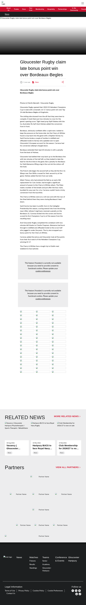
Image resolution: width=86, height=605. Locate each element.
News (7, 14)
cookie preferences (43, 271)
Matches (33, 557)
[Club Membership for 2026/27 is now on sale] (69, 439)
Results (32, 564)
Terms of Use (10, 591)
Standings (33, 568)
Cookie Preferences (55, 591)
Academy (46, 564)
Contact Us (11, 593)
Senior (44, 561)
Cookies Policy (38, 591)
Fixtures (32, 561)
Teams (45, 557)
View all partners (67, 467)
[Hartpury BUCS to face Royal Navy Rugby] (43, 439)
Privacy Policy (23, 591)
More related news (66, 416)
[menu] (83, 3)
